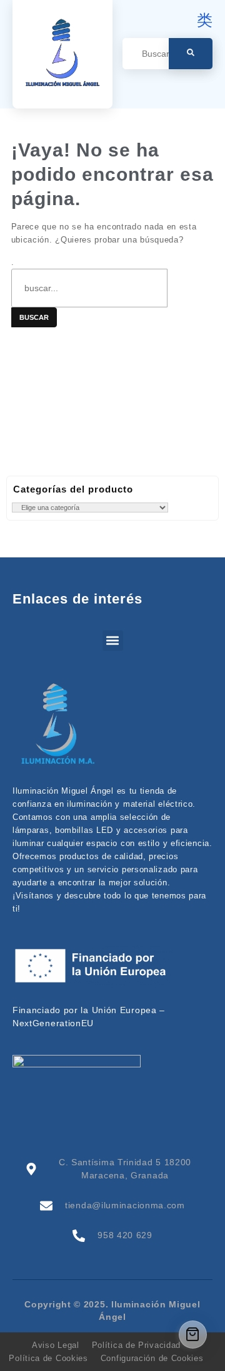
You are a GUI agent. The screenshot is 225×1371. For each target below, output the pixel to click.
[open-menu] (205, 89)
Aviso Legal (55, 1345)
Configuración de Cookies (152, 1358)
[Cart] (193, 1334)
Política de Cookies (48, 1358)
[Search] (190, 53)
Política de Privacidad (136, 1345)
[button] (112, 640)
